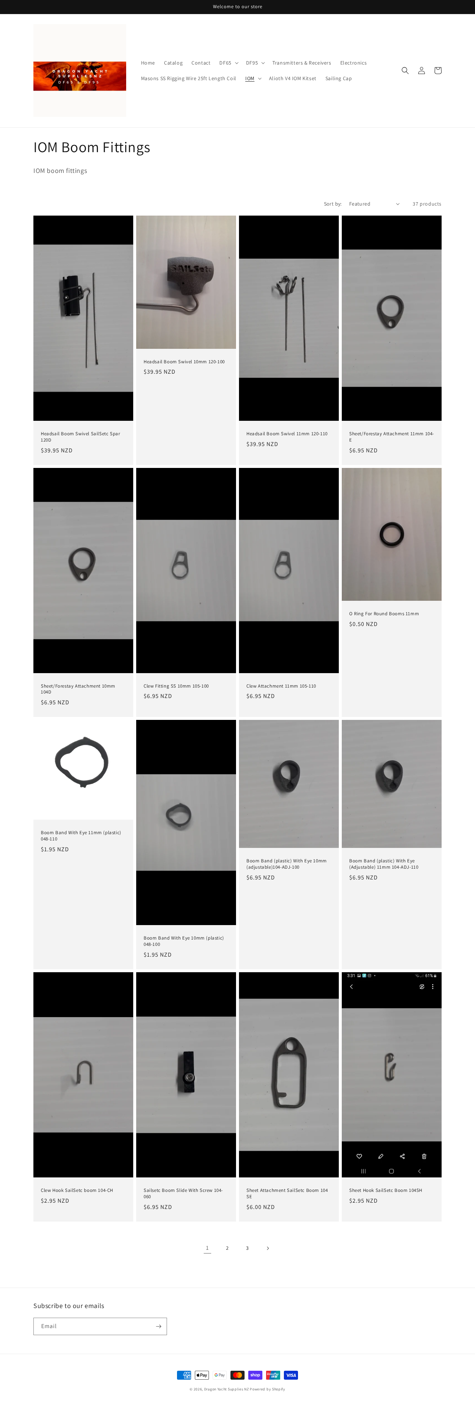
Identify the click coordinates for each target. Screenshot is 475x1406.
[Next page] (267, 1248)
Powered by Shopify (267, 1389)
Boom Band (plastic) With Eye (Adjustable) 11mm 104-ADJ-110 (383, 864)
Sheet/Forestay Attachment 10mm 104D (78, 689)
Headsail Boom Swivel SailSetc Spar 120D (80, 437)
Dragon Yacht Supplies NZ (226, 1389)
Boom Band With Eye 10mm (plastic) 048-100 (184, 941)
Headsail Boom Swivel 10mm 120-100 (184, 362)
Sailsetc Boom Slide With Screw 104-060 (183, 1193)
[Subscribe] (158, 1326)
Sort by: (333, 203)
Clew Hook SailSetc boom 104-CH (77, 1190)
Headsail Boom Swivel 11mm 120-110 (287, 434)
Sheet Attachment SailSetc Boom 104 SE (287, 1193)
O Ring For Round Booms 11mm (384, 614)
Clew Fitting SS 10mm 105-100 (176, 686)
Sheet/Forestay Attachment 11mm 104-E (391, 437)
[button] (228, 63)
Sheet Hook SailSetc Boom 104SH (385, 1190)
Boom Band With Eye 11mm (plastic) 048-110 (81, 836)
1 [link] (207, 1248)
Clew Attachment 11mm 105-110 (281, 686)
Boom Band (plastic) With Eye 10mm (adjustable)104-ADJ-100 (286, 864)
